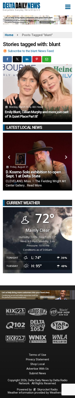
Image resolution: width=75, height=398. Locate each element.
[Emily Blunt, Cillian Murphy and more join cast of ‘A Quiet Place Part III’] (37, 93)
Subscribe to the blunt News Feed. (31, 51)
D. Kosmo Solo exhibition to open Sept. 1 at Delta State (33, 174)
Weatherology (58, 392)
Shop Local (37, 364)
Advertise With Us (37, 368)
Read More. (34, 185)
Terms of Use (37, 355)
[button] (67, 7)
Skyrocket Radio (47, 389)
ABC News (37, 107)
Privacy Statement (37, 359)
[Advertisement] (37, 20)
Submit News (37, 373)
